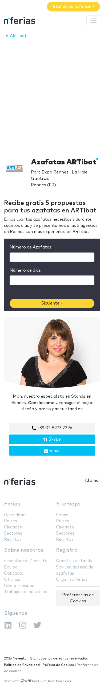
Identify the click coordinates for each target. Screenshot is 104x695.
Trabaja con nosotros (25, 592)
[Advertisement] (52, 97)
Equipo (11, 567)
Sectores (13, 533)
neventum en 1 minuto (25, 561)
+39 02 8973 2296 (54, 428)
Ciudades (13, 527)
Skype (54, 439)
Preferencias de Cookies (78, 598)
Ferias (12, 504)
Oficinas (12, 580)
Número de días (25, 270)
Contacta (13, 573)
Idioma (91, 481)
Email (54, 451)
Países (10, 521)
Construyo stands (74, 561)
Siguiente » (52, 303)
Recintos (13, 540)
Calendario (15, 515)
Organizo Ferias (71, 580)
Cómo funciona (19, 586)
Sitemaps (68, 504)
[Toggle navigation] (93, 20)
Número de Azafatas (30, 247)
